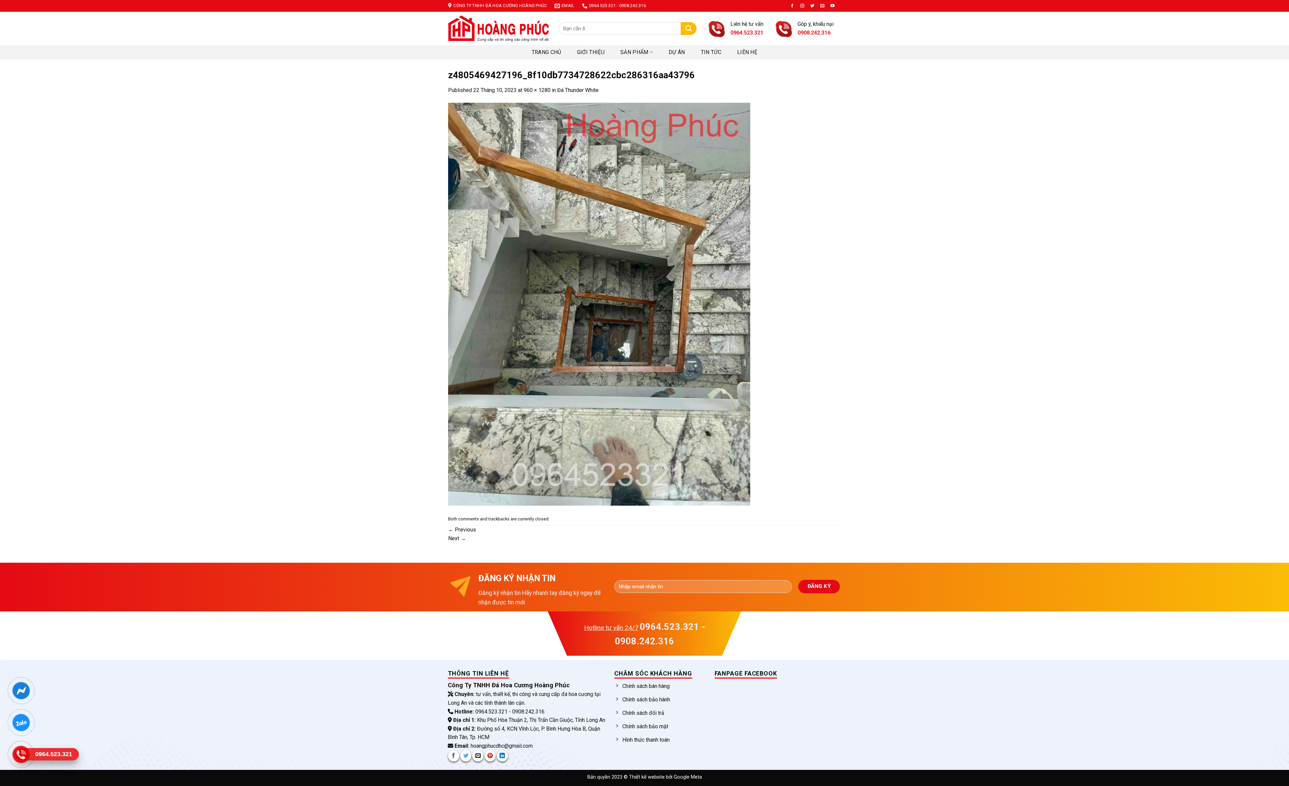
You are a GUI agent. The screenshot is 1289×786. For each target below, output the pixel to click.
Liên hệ (747, 52)
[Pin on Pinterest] (490, 755)
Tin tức (711, 52)
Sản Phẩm (634, 52)
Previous (462, 529)
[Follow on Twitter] (812, 6)
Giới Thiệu (591, 52)
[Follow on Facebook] (792, 6)
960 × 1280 (537, 90)
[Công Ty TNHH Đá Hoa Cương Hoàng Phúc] (498, 28)
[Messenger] (21, 690)
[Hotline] (21, 754)
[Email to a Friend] (477, 755)
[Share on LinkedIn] (502, 755)
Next (457, 538)
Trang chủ (546, 52)
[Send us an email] (822, 6)
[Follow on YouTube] (832, 6)
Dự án (677, 52)
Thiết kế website (647, 777)
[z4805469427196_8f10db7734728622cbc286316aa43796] (599, 303)
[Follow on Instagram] (802, 6)
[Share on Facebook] (453, 755)
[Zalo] (21, 722)
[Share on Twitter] (465, 755)
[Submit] (689, 28)
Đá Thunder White (578, 90)
